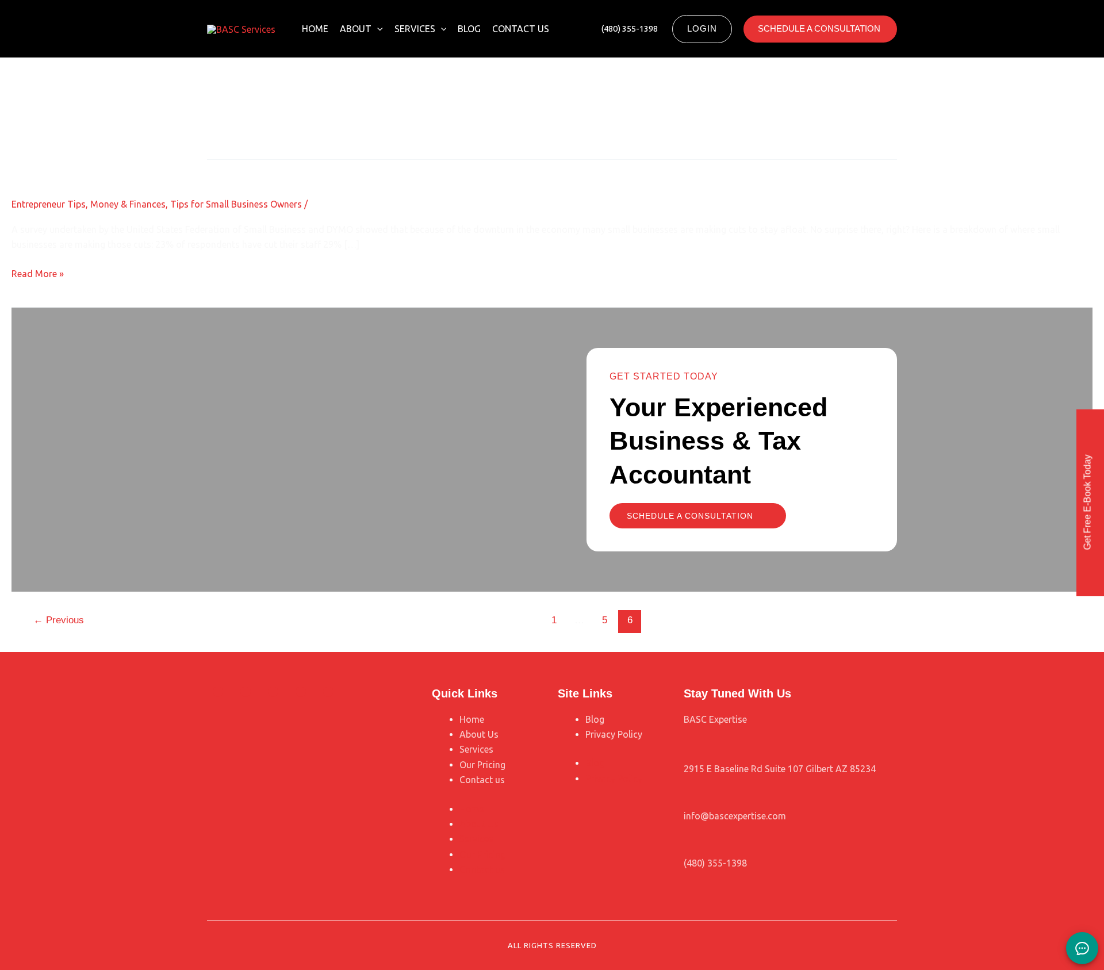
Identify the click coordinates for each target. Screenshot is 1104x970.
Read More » (38, 272)
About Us (479, 734)
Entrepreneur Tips (49, 204)
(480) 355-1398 (715, 863)
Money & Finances (128, 204)
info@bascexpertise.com (735, 816)
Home (315, 29)
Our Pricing (482, 765)
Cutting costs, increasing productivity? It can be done (189, 169)
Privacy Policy (613, 734)
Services (414, 29)
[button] (377, 29)
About (355, 29)
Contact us (520, 29)
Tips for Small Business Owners (236, 204)
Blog (469, 29)
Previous (58, 620)
